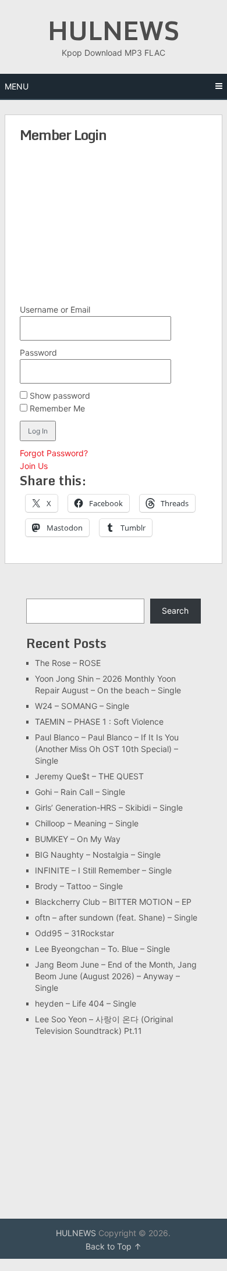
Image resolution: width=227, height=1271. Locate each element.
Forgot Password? (54, 453)
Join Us (34, 466)
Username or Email (55, 309)
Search (175, 610)
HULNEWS (113, 30)
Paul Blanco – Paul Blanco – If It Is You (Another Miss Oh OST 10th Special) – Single (107, 748)
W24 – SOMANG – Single (82, 706)
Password (38, 352)
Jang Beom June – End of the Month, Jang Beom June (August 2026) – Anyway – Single (116, 976)
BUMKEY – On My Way (77, 839)
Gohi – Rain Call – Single (80, 792)
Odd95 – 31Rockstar (74, 933)
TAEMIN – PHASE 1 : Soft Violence (99, 721)
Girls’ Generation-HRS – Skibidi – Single (109, 807)
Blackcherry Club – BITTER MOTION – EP (113, 902)
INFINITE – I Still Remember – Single (103, 870)
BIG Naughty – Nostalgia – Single (98, 855)
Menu (17, 86)
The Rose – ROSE (68, 663)
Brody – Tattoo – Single (79, 886)
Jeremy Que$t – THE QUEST (89, 776)
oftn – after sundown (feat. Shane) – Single (116, 917)
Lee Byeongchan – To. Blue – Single (102, 949)
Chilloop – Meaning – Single (87, 823)
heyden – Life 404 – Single (85, 1003)
